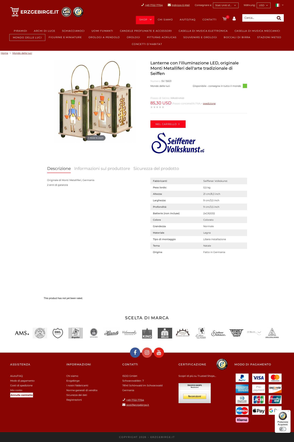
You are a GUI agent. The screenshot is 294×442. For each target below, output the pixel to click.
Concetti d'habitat (147, 44)
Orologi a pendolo (104, 37)
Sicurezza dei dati (76, 395)
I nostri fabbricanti (77, 385)
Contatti (209, 19)
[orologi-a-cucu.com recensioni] (194, 394)
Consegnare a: (203, 5)
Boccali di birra (237, 37)
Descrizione (59, 168)
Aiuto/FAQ (188, 19)
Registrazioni (74, 399)
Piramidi (20, 30)
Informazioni (78, 364)
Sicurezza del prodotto (156, 168)
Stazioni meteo (269, 37)
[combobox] (226, 5)
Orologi (133, 37)
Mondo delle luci (27, 37)
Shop (143, 19)
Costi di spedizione (21, 385)
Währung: (249, 5)
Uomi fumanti (102, 30)
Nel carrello (166, 124)
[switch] (282, 429)
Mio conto (16, 390)
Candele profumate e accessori (146, 30)
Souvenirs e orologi (200, 37)
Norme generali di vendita (81, 390)
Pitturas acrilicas (162, 37)
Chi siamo (165, 19)
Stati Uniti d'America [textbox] (226, 5)
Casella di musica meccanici (257, 30)
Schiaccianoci (73, 30)
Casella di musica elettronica (203, 30)
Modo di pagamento (22, 380)
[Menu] (289, 412)
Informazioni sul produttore (102, 168)
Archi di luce (44, 30)
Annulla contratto (22, 395)
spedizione (209, 103)
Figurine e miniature (65, 37)
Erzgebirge (72, 380)
